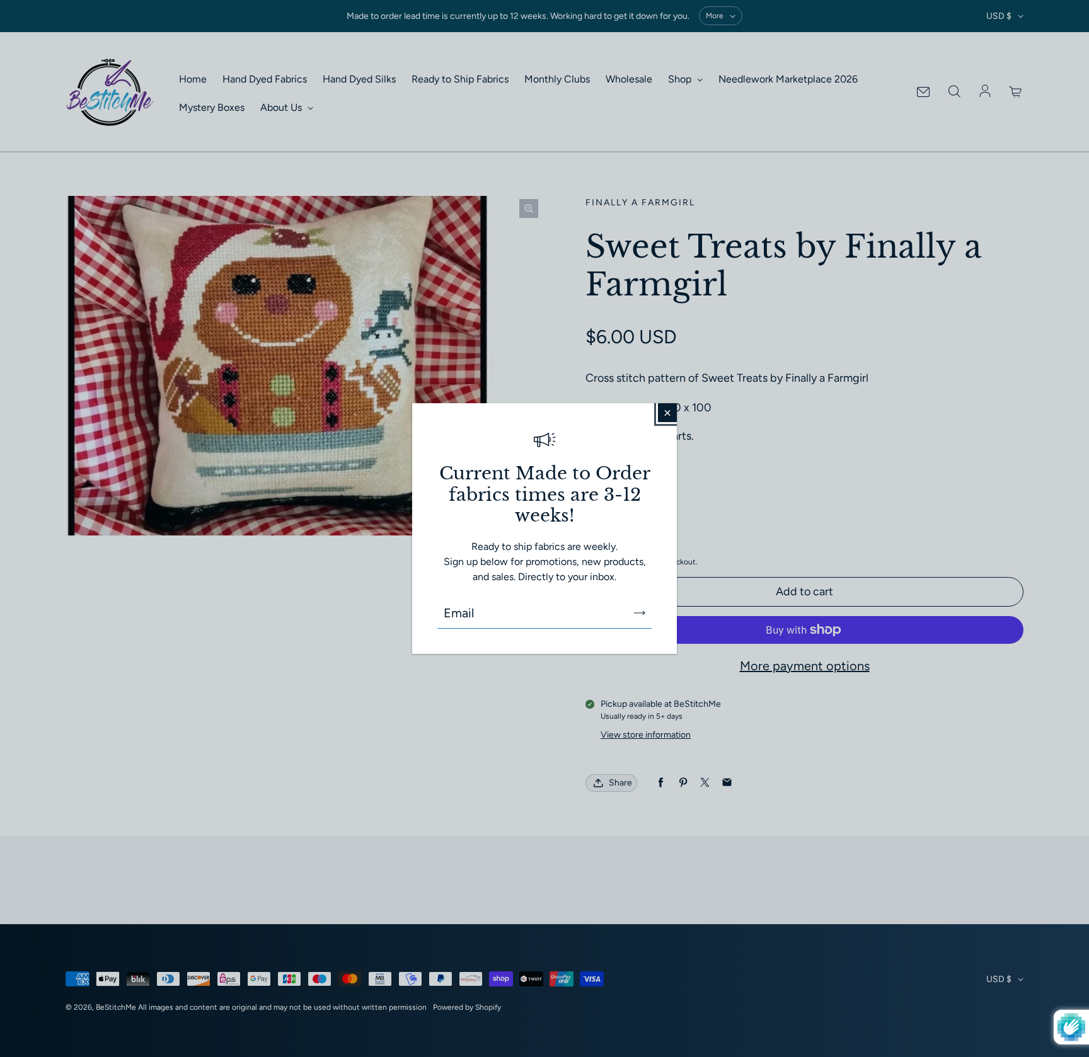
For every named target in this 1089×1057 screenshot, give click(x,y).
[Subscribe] (639, 613)
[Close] (667, 412)
